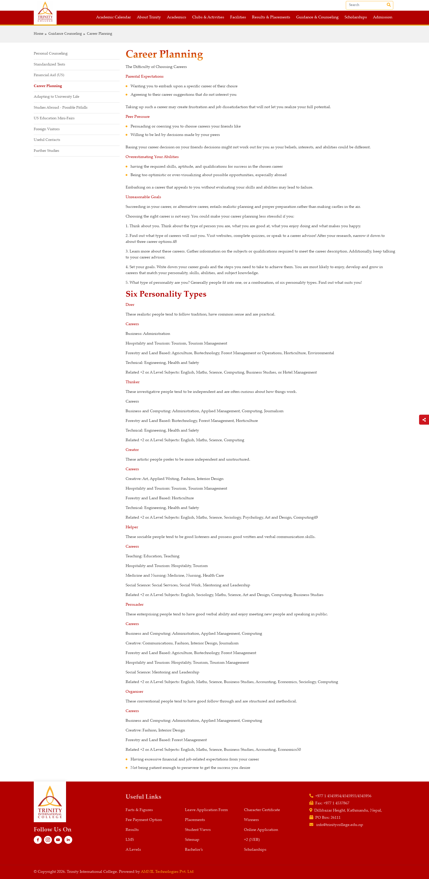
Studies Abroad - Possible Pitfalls (60, 108)
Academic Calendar (113, 17)
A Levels (133, 850)
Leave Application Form (206, 810)
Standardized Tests (49, 64)
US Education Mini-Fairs (54, 118)
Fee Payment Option (144, 820)
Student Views (198, 830)
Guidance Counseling (65, 34)
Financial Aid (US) (49, 75)
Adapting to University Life (56, 97)
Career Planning (99, 34)
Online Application (261, 830)
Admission (382, 17)
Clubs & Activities (208, 17)
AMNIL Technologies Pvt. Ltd (167, 872)
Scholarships (356, 17)
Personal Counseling (51, 54)
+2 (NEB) (252, 840)
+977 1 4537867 (336, 803)
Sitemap (192, 840)
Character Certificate (262, 810)
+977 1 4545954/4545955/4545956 (343, 796)
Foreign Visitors (47, 129)
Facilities (238, 17)
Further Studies (46, 151)
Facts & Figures (139, 810)
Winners (251, 820)
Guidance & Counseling (317, 17)
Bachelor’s (194, 850)
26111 (336, 818)
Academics (176, 17)
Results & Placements (271, 17)
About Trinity (149, 17)
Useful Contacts (47, 140)
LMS (130, 840)
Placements (195, 820)
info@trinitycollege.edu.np (339, 825)
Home (38, 34)
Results (132, 830)
